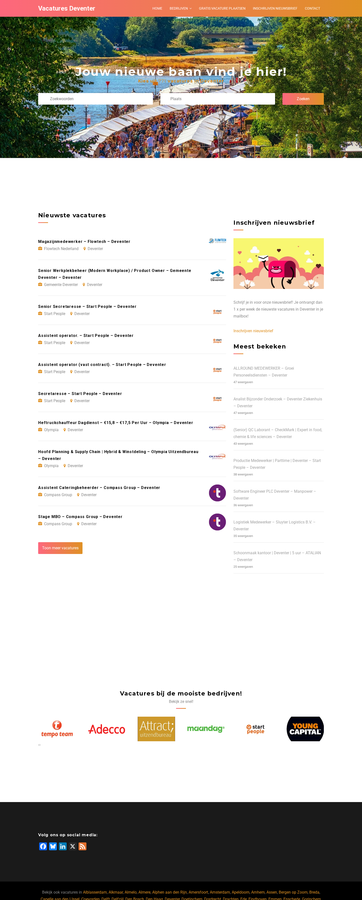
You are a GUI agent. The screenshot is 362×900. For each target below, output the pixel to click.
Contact (312, 8)
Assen (271, 892)
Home (157, 8)
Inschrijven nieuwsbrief (275, 8)
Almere (144, 892)
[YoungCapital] (255, 729)
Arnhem (258, 892)
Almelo (131, 892)
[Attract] (106, 729)
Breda (314, 892)
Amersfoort (198, 892)
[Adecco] (57, 728)
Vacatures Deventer (66, 8)
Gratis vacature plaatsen (222, 8)
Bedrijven (179, 8)
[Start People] (206, 729)
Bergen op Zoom (293, 892)
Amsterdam (220, 892)
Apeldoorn (240, 892)
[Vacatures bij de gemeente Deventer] (305, 729)
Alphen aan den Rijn (169, 892)
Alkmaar (116, 892)
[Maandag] (156, 729)
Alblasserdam (95, 892)
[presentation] (38, 744)
